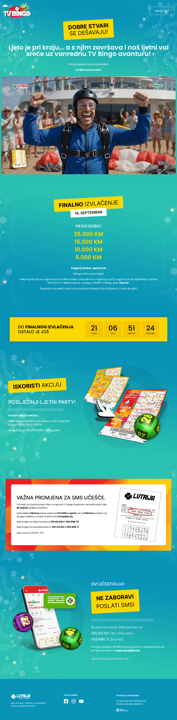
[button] (88, 29)
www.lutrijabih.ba (128, 650)
